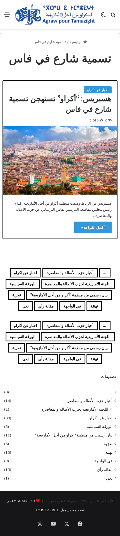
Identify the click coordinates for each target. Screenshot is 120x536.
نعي (25, 306)
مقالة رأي (46, 306)
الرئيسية (76, 41)
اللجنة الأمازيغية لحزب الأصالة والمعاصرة (78, 283)
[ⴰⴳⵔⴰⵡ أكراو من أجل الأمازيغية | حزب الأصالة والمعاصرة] (55, 14)
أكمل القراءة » (93, 227)
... (104, 272)
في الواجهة (72, 306)
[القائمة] (7, 16)
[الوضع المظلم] (103, 16)
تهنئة (94, 306)
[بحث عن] (113, 16)
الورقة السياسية (22, 283)
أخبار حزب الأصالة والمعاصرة (70, 272)
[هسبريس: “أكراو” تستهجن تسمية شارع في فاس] (60, 160)
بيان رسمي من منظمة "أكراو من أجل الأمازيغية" (69, 294)
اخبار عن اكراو (98, 90)
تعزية (16, 294)
